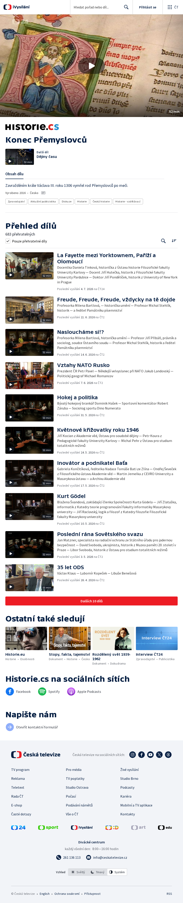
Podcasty (127, 787)
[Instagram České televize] (132, 754)
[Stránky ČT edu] (165, 828)
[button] (91, 65)
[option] (78, 872)
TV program (20, 769)
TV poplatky (75, 778)
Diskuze (67, 201)
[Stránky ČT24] (18, 828)
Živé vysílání (129, 769)
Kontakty (127, 814)
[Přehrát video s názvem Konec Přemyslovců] (91, 66)
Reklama (18, 778)
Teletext (17, 787)
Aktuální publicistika (43, 201)
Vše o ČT (72, 814)
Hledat (126, 7)
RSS (169, 894)
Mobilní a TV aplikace (136, 805)
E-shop (16, 805)
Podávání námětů (79, 805)
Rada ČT (17, 796)
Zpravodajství (16, 201)
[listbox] (97, 872)
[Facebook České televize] (141, 754)
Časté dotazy (21, 814)
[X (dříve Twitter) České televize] (159, 754)
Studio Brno (129, 778)
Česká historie (101, 201)
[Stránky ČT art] (138, 828)
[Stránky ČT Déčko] (112, 828)
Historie (82, 201)
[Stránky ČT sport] (48, 828)
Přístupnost (92, 894)
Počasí (71, 796)
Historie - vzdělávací (127, 201)
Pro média (73, 769)
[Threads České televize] (168, 754)
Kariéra (125, 796)
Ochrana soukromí (66, 894)
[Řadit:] (174, 240)
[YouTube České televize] (150, 754)
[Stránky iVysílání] (82, 828)
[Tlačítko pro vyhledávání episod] (163, 241)
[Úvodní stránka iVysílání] (21, 7)
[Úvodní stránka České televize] (36, 754)
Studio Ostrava (77, 787)
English (44, 894)
